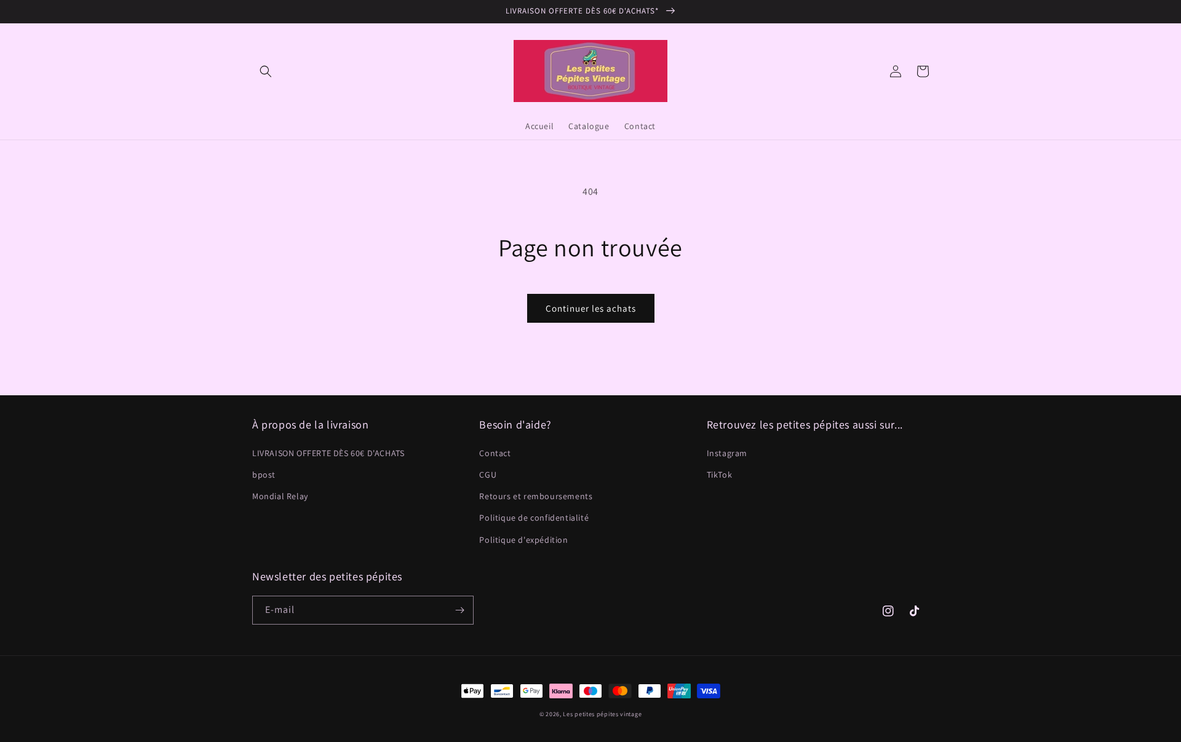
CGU (487, 474)
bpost (264, 474)
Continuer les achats (591, 308)
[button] (265, 71)
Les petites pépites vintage (602, 714)
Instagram (727, 453)
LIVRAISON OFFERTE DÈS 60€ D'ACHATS (328, 453)
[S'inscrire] (459, 610)
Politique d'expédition (523, 539)
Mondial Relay (280, 496)
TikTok (720, 474)
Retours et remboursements (535, 496)
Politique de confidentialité (534, 517)
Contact (495, 453)
